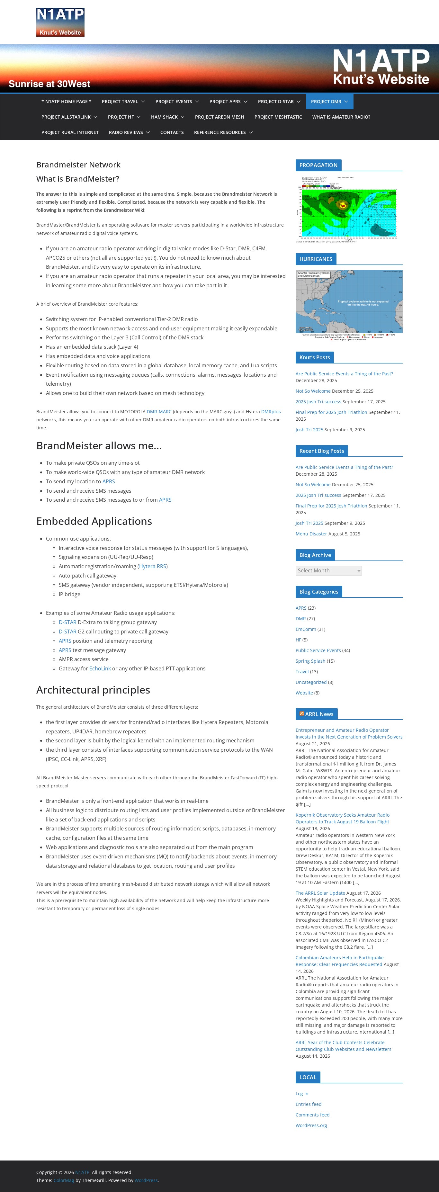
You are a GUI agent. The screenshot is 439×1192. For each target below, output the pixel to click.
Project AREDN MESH (219, 117)
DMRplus (271, 411)
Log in (302, 1093)
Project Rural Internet (70, 132)
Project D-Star (276, 101)
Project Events (174, 101)
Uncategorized (311, 682)
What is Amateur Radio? (341, 117)
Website (304, 693)
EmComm (306, 629)
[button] (141, 101)
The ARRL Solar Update (320, 893)
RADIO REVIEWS (126, 132)
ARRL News (319, 714)
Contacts (172, 132)
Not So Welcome (313, 391)
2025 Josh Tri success (318, 402)
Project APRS (225, 101)
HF (298, 640)
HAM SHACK (164, 117)
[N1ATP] (219, 48)
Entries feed (309, 1104)
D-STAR (67, 622)
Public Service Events (318, 650)
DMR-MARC (159, 411)
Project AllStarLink (66, 117)
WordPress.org (311, 1125)
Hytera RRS (152, 566)
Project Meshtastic (278, 117)
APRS (109, 481)
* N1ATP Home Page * (66, 101)
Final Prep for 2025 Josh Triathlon (331, 412)
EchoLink (100, 668)
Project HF (121, 117)
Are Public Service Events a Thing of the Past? (344, 374)
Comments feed (313, 1115)
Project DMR (326, 101)
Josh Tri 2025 (309, 429)
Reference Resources (220, 132)
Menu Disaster (311, 534)
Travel (302, 671)
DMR (301, 618)
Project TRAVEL (120, 101)
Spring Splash (311, 661)
